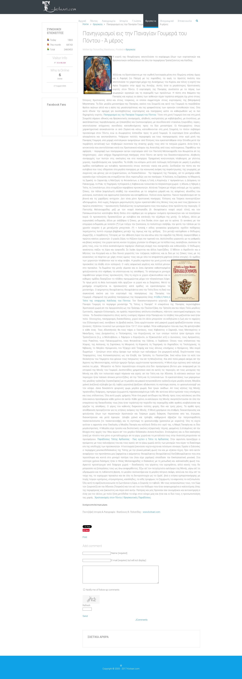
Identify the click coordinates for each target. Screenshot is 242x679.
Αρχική (82, 20)
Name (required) (119, 553)
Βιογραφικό (167, 20)
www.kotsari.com (151, 512)
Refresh (86, 605)
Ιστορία (124, 20)
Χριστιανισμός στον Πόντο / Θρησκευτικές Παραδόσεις (123, 497)
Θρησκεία (150, 20)
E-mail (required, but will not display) (128, 560)
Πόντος (94, 20)
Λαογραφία (108, 20)
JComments (141, 619)
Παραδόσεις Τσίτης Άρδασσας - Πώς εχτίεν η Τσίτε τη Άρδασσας (133, 439)
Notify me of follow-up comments (102, 589)
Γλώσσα (136, 20)
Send (85, 616)
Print (85, 537)
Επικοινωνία (185, 20)
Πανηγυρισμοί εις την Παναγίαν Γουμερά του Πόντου (130, 114)
